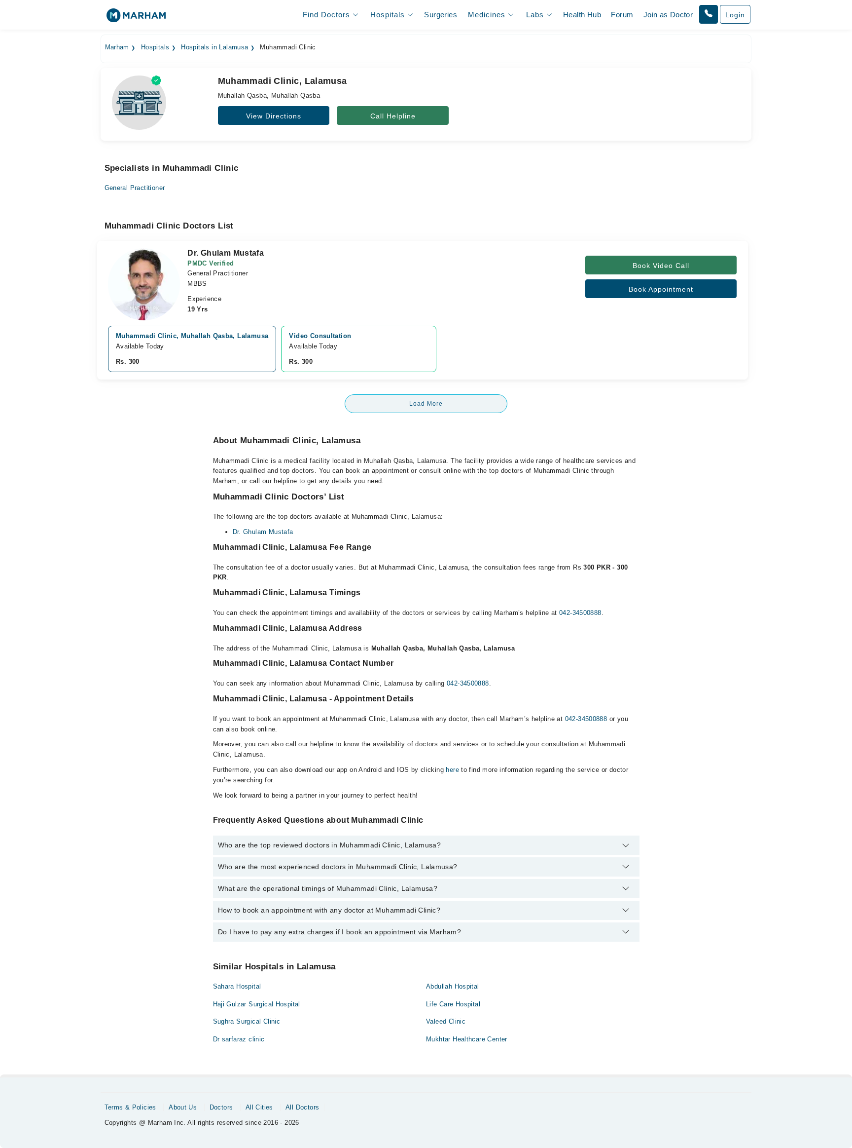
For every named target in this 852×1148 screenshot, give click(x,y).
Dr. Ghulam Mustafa (263, 532)
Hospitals (155, 47)
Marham (117, 47)
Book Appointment (661, 289)
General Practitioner (135, 187)
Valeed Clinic (445, 1021)
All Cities (259, 1107)
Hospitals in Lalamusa (214, 47)
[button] (708, 14)
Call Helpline (393, 116)
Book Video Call (661, 265)
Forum (622, 14)
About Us (183, 1107)
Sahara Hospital (237, 986)
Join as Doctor (668, 14)
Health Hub (582, 14)
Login (735, 15)
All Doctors (302, 1107)
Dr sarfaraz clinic (239, 1039)
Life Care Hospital (453, 1004)
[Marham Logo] (136, 18)
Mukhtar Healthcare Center (466, 1039)
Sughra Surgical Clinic (247, 1021)
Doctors (221, 1107)
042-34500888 (580, 612)
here (452, 769)
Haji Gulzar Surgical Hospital (256, 1004)
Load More (426, 403)
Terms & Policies (130, 1107)
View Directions (273, 116)
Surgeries (440, 14)
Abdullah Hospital (452, 986)
